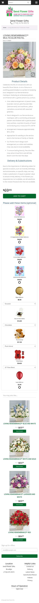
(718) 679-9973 (21, 23)
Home (4, 27)
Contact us (30, 566)
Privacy (30, 580)
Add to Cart (19, 196)
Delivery (30, 569)
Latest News (30, 572)
